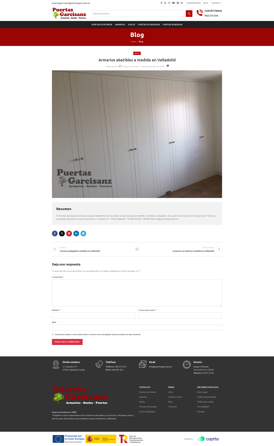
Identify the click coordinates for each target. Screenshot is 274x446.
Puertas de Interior (147, 392)
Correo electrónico (147, 310)
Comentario (58, 276)
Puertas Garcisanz (130, 66)
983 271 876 (211, 15)
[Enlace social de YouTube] (173, 3)
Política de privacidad (206, 397)
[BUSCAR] (189, 13)
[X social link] (165, 3)
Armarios (143, 397)
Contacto (172, 406)
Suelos (142, 401)
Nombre (56, 310)
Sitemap (201, 411)
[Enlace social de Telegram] (83, 233)
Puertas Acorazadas (148, 406)
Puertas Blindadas (147, 411)
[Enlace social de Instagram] (169, 3)
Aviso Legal (202, 392)
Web (54, 322)
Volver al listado (137, 249)
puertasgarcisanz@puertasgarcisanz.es (71, 3)
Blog (141, 41)
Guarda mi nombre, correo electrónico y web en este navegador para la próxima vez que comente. (98, 334)
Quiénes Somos (175, 397)
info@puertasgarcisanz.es (160, 366)
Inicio (133, 41)
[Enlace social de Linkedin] (182, 3)
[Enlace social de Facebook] (161, 3)
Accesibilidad (203, 406)
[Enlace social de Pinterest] (178, 3)
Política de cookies (205, 401)
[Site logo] (69, 13)
